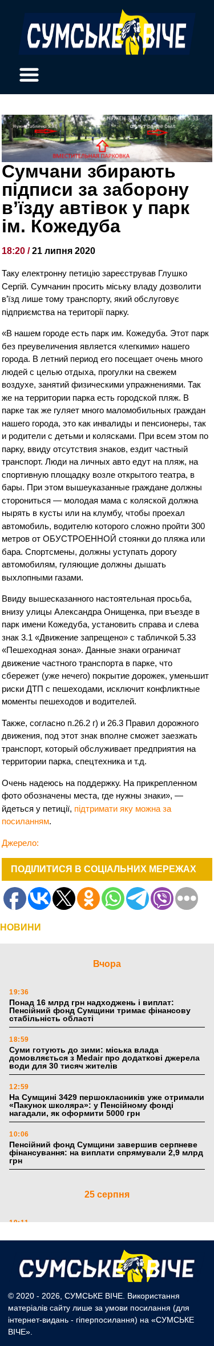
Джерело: (20, 843)
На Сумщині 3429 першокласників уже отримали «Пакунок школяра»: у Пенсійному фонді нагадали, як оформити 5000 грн (106, 1105)
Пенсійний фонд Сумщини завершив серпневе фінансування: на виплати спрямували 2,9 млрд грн (106, 1152)
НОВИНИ (20, 927)
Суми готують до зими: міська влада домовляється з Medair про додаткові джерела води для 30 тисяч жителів (104, 1057)
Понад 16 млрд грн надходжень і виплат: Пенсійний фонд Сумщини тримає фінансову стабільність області (100, 1010)
